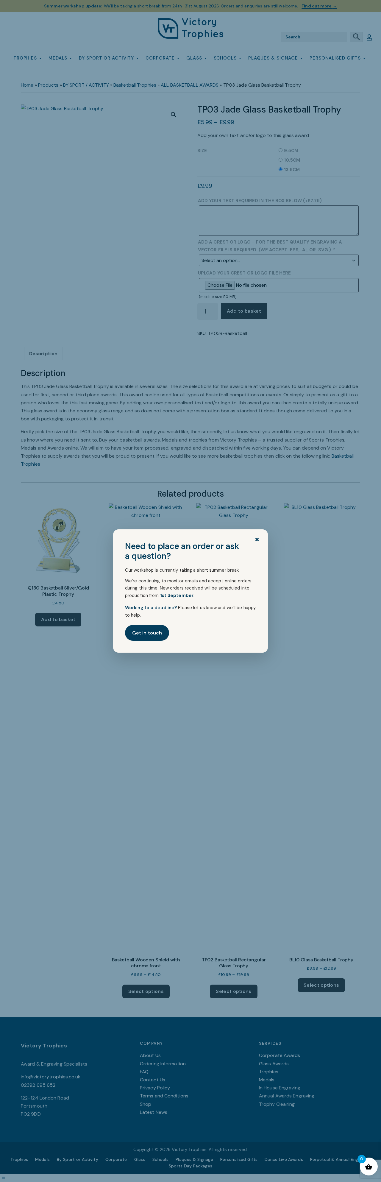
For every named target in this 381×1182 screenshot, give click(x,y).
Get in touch (147, 633)
